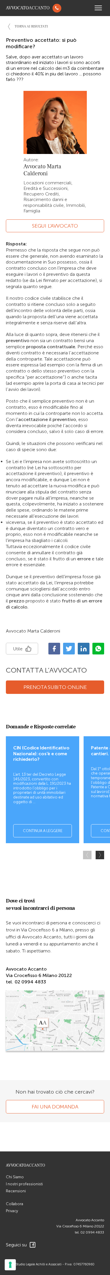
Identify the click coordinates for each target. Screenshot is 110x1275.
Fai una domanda (55, 1107)
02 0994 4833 (92, 1232)
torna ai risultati (31, 26)
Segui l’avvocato (55, 226)
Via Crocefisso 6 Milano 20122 (80, 1226)
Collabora (14, 1204)
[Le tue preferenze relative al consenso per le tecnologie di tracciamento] (10, 1264)
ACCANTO (28, 8)
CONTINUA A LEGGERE (42, 831)
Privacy (12, 1211)
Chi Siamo (15, 1177)
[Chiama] (57, 8)
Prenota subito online (55, 687)
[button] (100, 855)
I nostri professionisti (24, 1184)
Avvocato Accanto (90, 1220)
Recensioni (16, 1191)
